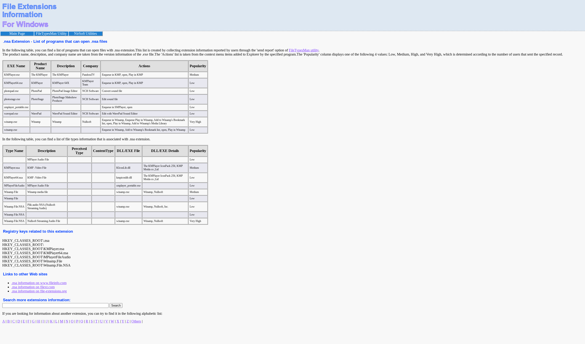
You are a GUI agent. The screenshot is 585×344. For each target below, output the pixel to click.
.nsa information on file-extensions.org (39, 291)
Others (136, 321)
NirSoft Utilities (85, 33)
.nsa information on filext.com (33, 287)
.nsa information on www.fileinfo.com (38, 283)
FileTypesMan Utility (51, 33)
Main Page (17, 33)
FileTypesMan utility (304, 50)
